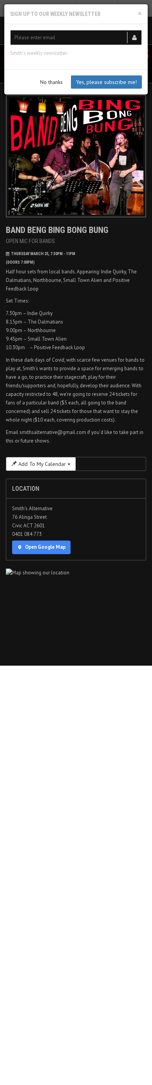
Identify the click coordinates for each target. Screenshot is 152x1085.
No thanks (51, 82)
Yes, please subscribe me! (106, 82)
